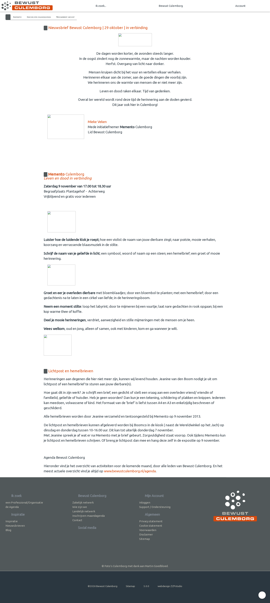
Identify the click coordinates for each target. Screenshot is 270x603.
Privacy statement (151, 521)
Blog (8, 530)
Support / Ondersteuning (154, 506)
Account (240, 5)
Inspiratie (17, 16)
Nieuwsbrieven (15, 525)
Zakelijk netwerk (83, 502)
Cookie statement (150, 525)
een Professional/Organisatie (24, 502)
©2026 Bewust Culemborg (102, 586)
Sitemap (144, 538)
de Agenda (12, 506)
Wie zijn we (79, 506)
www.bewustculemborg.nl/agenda (130, 471)
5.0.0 (146, 586)
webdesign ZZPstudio (170, 586)
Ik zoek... (101, 5)
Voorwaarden (147, 530)
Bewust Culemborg (171, 5)
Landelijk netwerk (83, 511)
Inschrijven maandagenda (39, 16)
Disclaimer (146, 534)
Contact (77, 520)
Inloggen (144, 502)
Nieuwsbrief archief (65, 16)
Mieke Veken (97, 122)
